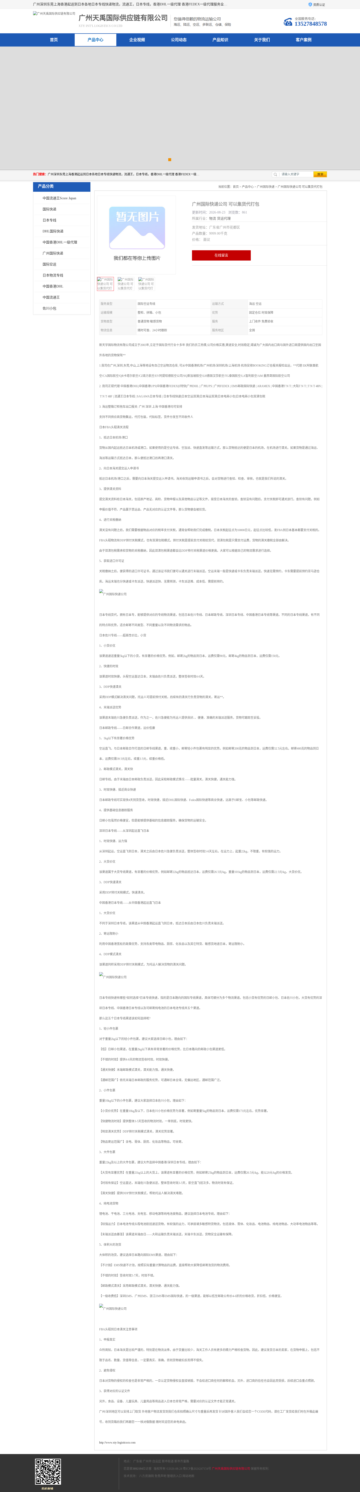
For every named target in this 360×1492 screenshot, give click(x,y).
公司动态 (179, 40)
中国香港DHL (53, 286)
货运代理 (224, 218)
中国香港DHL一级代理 (60, 242)
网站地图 (188, 1476)
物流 (212, 218)
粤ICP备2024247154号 (197, 1468)
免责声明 (160, 1476)
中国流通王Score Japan (59, 198)
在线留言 (221, 255)
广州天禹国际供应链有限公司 (231, 1468)
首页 (54, 40)
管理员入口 (174, 1476)
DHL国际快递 (53, 231)
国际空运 (49, 264)
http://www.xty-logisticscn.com (117, 1442)
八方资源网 (146, 1476)
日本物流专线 (53, 275)
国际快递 (49, 209)
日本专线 (49, 220)
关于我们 (262, 40)
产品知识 (220, 40)
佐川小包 (49, 308)
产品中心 (95, 40)
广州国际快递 (53, 253)
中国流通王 (51, 297)
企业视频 (137, 40)
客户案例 (304, 40)
